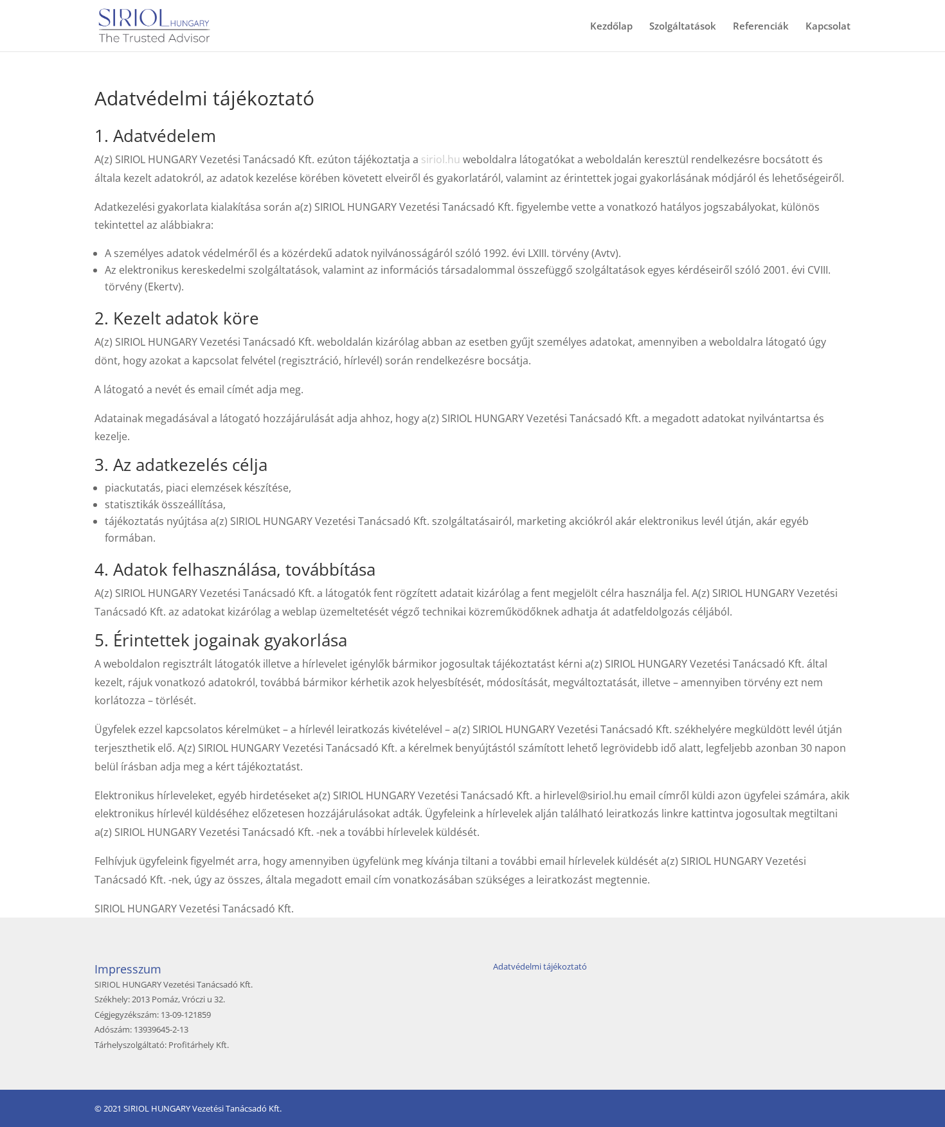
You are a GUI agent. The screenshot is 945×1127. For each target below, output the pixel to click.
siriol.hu (440, 159)
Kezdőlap (611, 26)
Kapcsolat (828, 26)
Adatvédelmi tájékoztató (540, 966)
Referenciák (761, 26)
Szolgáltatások (682, 26)
